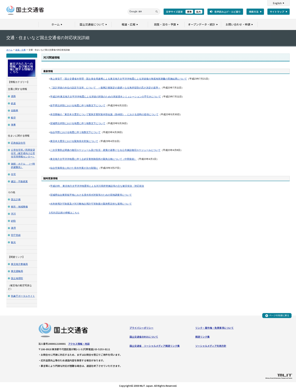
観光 (13, 242)
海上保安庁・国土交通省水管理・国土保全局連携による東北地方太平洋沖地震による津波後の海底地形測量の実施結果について (118, 78)
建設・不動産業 (19, 181)
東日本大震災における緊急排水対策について (74, 141)
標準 (189, 11)
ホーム (9, 50)
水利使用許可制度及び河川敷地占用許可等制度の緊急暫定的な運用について (91, 203)
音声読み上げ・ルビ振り (227, 11)
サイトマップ (277, 11)
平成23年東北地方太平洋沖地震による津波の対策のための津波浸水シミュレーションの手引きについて (105, 96)
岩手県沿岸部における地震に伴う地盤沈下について (77, 105)
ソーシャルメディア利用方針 (210, 345)
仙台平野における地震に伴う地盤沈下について (75, 132)
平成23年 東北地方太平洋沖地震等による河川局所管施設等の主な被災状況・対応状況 (97, 186)
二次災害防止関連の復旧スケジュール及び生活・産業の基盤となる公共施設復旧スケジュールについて (105, 150)
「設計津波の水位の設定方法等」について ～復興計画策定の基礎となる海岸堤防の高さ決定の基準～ (105, 87)
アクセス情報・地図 (79, 343)
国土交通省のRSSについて (144, 336)
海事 (13, 124)
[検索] (157, 12)
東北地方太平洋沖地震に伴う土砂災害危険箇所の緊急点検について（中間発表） (93, 159)
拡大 (198, 11)
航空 (13, 117)
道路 (13, 96)
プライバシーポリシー (141, 327)
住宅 (13, 174)
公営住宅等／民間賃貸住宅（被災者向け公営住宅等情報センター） (23, 153)
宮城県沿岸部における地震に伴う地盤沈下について (77, 123)
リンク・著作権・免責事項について (214, 327)
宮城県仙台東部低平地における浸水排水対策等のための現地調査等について (91, 194)
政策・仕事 (20, 50)
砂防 (13, 221)
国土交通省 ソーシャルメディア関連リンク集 (155, 345)
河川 (13, 213)
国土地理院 (17, 278)
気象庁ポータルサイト (23, 296)
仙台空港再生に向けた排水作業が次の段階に (74, 168)
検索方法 (253, 11)
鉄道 (13, 103)
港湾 (13, 228)
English (277, 3)
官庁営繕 (16, 235)
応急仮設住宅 (18, 142)
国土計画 (16, 199)
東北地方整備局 (19, 264)
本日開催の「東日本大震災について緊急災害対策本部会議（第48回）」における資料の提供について (104, 114)
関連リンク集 (202, 336)
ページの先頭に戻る (279, 315)
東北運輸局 (17, 271)
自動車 (14, 110)
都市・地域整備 (19, 206)
